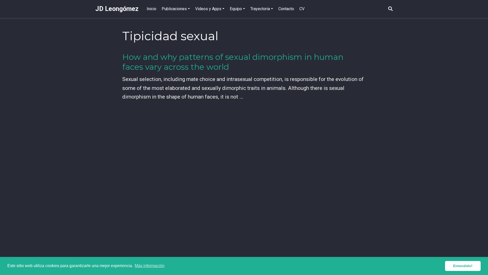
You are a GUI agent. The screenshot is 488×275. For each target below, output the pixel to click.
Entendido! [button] (462, 266)
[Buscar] (390, 9)
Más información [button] (149, 266)
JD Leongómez (117, 8)
